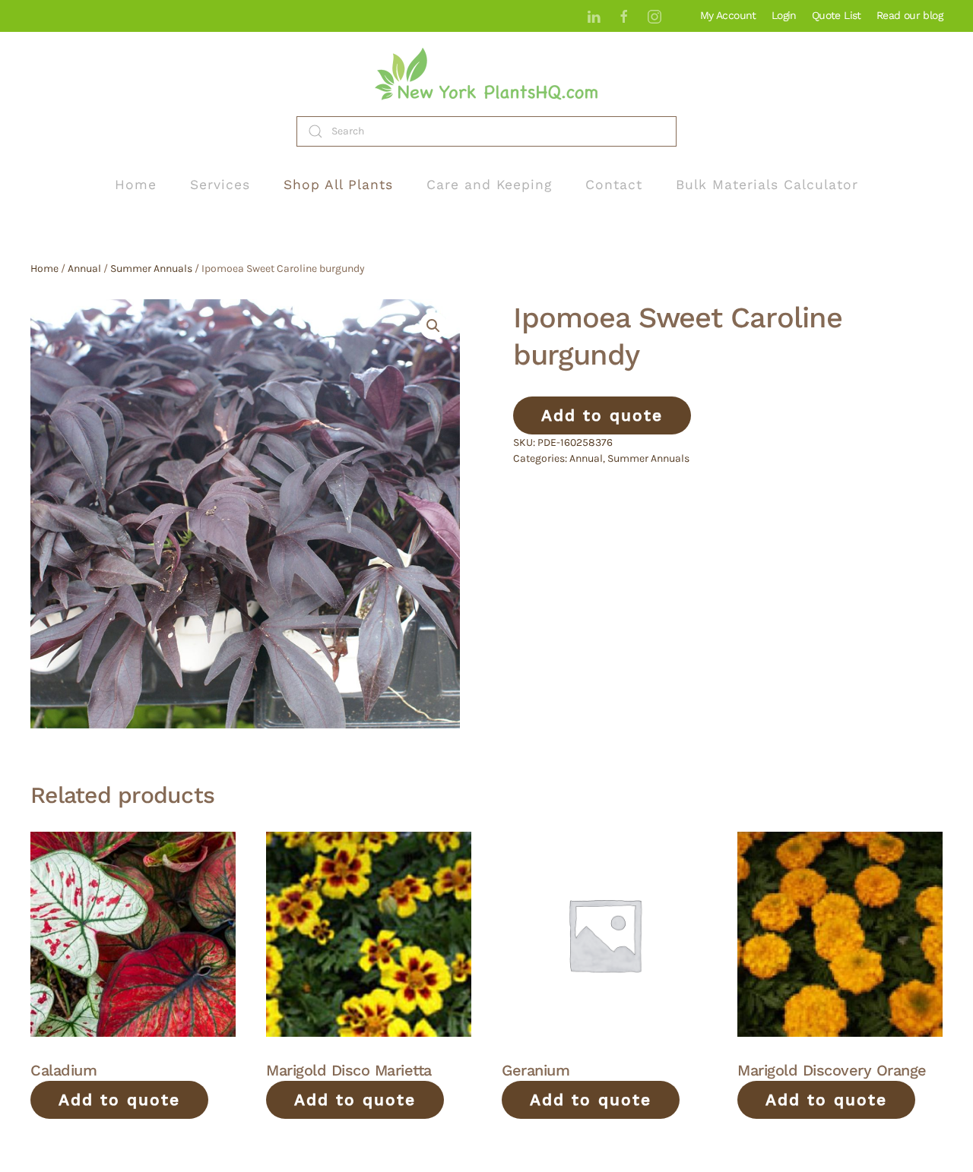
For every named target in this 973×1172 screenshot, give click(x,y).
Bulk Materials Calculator (767, 184)
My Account (728, 15)
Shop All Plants (338, 184)
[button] (433, 326)
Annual (84, 268)
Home (136, 184)
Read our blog (909, 15)
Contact (613, 184)
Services (220, 184)
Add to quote (602, 415)
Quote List (836, 15)
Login (784, 15)
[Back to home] (486, 74)
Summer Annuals (151, 268)
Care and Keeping (489, 184)
